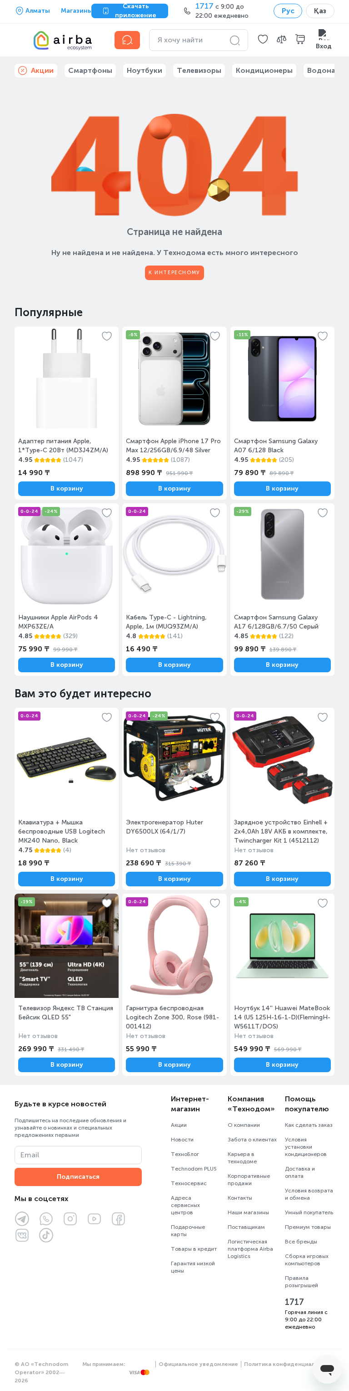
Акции (179, 1125)
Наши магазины (248, 1212)
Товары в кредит (194, 1249)
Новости (182, 1139)
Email (29, 1155)
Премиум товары (308, 1227)
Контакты (240, 1198)
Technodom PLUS (194, 1169)
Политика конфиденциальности (289, 1364)
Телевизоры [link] (199, 70)
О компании (244, 1125)
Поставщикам (246, 1227)
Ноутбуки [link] (144, 70)
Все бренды (301, 1241)
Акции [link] (42, 70)
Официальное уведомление (198, 1364)
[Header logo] (59, 40)
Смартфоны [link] (90, 70)
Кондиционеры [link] (264, 70)
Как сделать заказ (309, 1125)
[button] (263, 40)
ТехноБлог (185, 1154)
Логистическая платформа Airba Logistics (250, 1248)
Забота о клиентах (252, 1139)
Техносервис (189, 1183)
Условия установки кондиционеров (306, 1146)
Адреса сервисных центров (185, 1205)
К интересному (174, 273)
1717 (294, 1302)
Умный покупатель (309, 1212)
